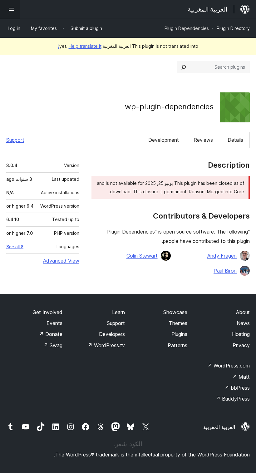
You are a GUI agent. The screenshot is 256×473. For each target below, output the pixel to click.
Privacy (241, 345)
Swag (52, 345)
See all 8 (14, 246)
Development (163, 140)
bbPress (237, 388)
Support (15, 140)
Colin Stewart (142, 256)
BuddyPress (233, 399)
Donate (50, 334)
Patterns (177, 345)
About (243, 312)
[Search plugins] (183, 67)
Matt (241, 377)
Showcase (175, 312)
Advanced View (61, 261)
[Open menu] (10, 9)
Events (54, 323)
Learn (118, 312)
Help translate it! (79, 46)
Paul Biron (225, 271)
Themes (178, 323)
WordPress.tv (106, 345)
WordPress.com (228, 365)
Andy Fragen (222, 256)
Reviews (203, 140)
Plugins (179, 334)
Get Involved (47, 312)
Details (235, 140)
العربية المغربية (219, 427)
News (243, 323)
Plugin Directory (233, 28)
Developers (112, 334)
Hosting (241, 334)
